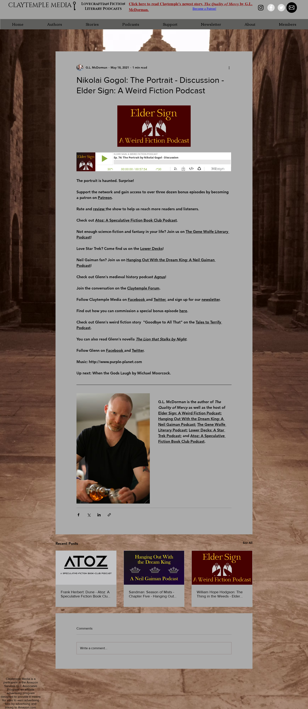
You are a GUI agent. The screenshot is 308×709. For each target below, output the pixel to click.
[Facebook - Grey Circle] (271, 7)
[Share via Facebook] (78, 515)
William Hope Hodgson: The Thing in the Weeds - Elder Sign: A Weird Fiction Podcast (221, 594)
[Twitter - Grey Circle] (281, 7)
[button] (54, 24)
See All (247, 543)
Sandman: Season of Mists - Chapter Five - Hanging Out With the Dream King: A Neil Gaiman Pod (152, 594)
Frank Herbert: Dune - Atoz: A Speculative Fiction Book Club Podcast (85, 594)
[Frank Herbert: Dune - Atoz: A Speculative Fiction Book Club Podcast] (86, 568)
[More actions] (229, 67)
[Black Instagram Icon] (260, 7)
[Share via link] (109, 515)
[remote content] (154, 162)
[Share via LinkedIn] (99, 515)
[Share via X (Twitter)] (89, 515)
